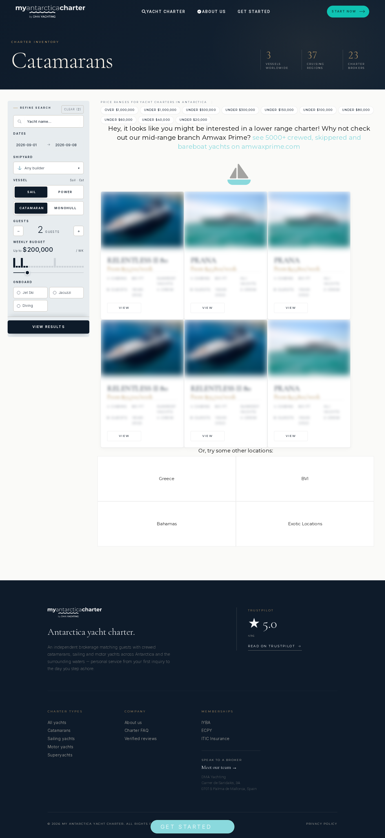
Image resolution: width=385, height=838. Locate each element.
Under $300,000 (240, 110)
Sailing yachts (61, 738)
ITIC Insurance (216, 738)
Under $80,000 (356, 110)
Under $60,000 (118, 120)
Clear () (72, 109)
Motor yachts (61, 746)
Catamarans (59, 730)
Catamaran (31, 208)
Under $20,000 (193, 120)
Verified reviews (141, 738)
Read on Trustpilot (275, 646)
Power (65, 192)
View (124, 308)
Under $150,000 (279, 110)
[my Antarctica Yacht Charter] (50, 11)
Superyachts (60, 754)
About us (133, 722)
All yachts (57, 722)
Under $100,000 (318, 110)
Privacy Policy (321, 824)
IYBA (206, 722)
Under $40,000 (156, 120)
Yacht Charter (165, 11)
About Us (213, 11)
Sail (31, 192)
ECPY (207, 730)
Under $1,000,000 (160, 110)
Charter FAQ (137, 730)
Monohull (65, 208)
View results (48, 327)
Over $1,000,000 (119, 110)
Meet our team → (219, 767)
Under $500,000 (201, 110)
